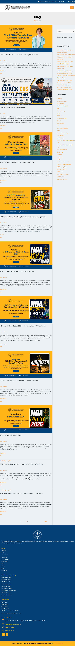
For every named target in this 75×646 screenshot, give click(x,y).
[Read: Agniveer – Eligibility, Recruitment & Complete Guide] (26, 364)
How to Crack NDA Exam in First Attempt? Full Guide (19, 55)
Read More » (3, 71)
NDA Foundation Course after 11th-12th (11, 613)
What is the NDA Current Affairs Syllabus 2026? (17, 271)
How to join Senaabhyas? (63, 133)
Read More (23, 543)
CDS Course (60, 116)
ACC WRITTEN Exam (62, 101)
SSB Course (60, 171)
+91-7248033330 (71, 1)
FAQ (58, 125)
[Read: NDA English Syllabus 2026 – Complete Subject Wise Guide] (6, 490)
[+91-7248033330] (66, 1)
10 (27, 521)
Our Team (59, 154)
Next (46, 521)
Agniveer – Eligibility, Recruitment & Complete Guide (19, 381)
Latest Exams (60, 135)
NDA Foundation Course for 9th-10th (10, 611)
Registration (60, 157)
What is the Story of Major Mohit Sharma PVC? (17, 162)
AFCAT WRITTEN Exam (62, 106)
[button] (72, 7)
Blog (1, 61)
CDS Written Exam (5, 579)
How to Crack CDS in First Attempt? (13, 108)
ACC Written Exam (5, 584)
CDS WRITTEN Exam (62, 118)
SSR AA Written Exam (6, 595)
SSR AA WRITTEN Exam (62, 174)
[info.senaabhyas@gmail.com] (38, 1)
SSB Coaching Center (62, 167)
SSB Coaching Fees (61, 169)
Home (58, 130)
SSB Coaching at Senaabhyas (64, 164)
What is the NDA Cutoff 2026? (11, 435)
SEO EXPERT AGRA (58, 643)
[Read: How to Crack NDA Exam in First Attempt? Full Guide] (26, 38)
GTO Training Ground (62, 128)
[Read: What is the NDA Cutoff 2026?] (26, 419)
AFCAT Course (60, 103)
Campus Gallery (61, 111)
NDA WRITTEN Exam (62, 149)
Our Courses (60, 152)
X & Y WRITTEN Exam (62, 179)
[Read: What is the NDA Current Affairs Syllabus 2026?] (26, 255)
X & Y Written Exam (6, 586)
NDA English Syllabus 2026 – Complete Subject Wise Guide (21, 494)
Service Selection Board (63, 162)
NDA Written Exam (6, 577)
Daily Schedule (60, 123)
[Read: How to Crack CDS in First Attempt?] (26, 91)
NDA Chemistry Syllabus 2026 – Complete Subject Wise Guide (22, 326)
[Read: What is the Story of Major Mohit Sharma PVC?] (26, 146)
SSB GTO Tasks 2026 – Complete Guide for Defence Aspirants (23, 217)
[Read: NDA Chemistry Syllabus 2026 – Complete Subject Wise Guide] (26, 309)
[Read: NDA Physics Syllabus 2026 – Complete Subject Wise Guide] (6, 460)
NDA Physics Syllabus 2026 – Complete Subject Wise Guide (21, 464)
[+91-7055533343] (55, 1)
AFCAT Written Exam (6, 582)
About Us (59, 98)
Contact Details (6, 618)
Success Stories (61, 176)
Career (58, 113)
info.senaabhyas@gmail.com (47, 1)
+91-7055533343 (60, 1)
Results (58, 159)
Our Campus (4, 561)
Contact (59, 120)
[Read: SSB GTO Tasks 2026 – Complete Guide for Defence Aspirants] (26, 200)
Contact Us (4, 570)
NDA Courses (60, 138)
